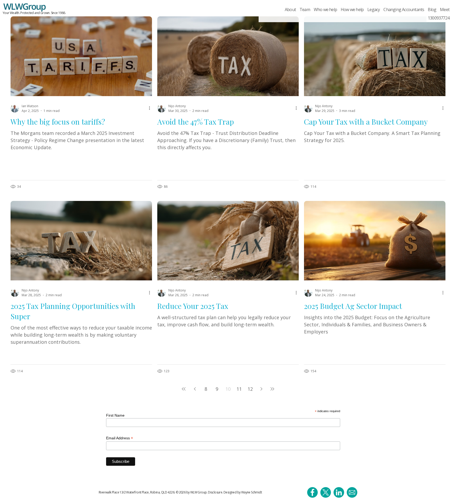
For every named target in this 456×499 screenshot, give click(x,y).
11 (239, 389)
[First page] (183, 389)
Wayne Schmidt (251, 492)
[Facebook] (312, 492)
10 (228, 389)
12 (250, 389)
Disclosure (215, 492)
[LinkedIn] (339, 492)
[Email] (352, 492)
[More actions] (151, 108)
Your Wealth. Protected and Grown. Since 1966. (34, 13)
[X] (325, 492)
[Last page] (272, 389)
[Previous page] (195, 389)
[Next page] (261, 389)
